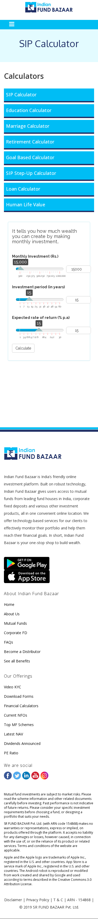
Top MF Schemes (19, 724)
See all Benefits (17, 660)
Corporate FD (15, 632)
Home (9, 604)
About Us (12, 613)
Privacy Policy (37, 899)
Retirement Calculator (30, 142)
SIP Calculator (21, 94)
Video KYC (12, 686)
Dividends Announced (22, 743)
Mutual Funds (15, 623)
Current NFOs (15, 715)
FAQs (8, 642)
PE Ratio (11, 752)
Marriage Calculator (27, 126)
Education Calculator (28, 110)
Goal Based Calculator (30, 157)
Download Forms (18, 696)
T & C (58, 899)
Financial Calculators (21, 705)
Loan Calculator (23, 189)
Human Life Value (25, 204)
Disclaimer (13, 899)
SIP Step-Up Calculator (31, 173)
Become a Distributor (22, 651)
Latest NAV (13, 734)
